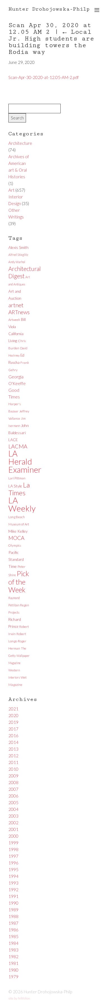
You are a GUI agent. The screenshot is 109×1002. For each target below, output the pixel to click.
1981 (13, 963)
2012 (13, 755)
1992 (13, 889)
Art (11, 190)
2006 (13, 795)
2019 (13, 722)
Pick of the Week (18, 581)
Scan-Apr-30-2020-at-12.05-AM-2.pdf (43, 77)
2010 (13, 769)
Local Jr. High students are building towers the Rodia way (51, 42)
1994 (13, 876)
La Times (19, 489)
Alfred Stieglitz (18, 254)
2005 (13, 802)
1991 (13, 896)
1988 (13, 916)
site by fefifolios (19, 998)
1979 (13, 976)
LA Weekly (21, 504)
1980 (13, 969)
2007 (13, 789)
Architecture (20, 143)
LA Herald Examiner (24, 461)
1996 (13, 862)
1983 (13, 949)
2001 (13, 829)
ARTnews (19, 312)
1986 (13, 929)
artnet (15, 305)
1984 (13, 943)
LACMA (17, 446)
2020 (13, 715)
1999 (13, 842)
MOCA (16, 538)
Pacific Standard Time (16, 559)
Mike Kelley (18, 531)
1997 (13, 856)
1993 (13, 882)
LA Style (15, 486)
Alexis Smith (18, 247)
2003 (13, 815)
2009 (13, 775)
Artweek (14, 319)
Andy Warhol (16, 262)
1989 (13, 909)
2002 (13, 822)
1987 (13, 923)
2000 (13, 835)
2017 (13, 728)
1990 (13, 902)
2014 (13, 742)
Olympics (14, 545)
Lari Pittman (16, 478)
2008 (13, 782)
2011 (13, 762)
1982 (13, 956)
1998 (13, 849)
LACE (13, 439)
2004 (13, 809)
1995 (13, 869)
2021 (13, 708)
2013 (13, 748)
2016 (13, 735)
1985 (13, 936)
